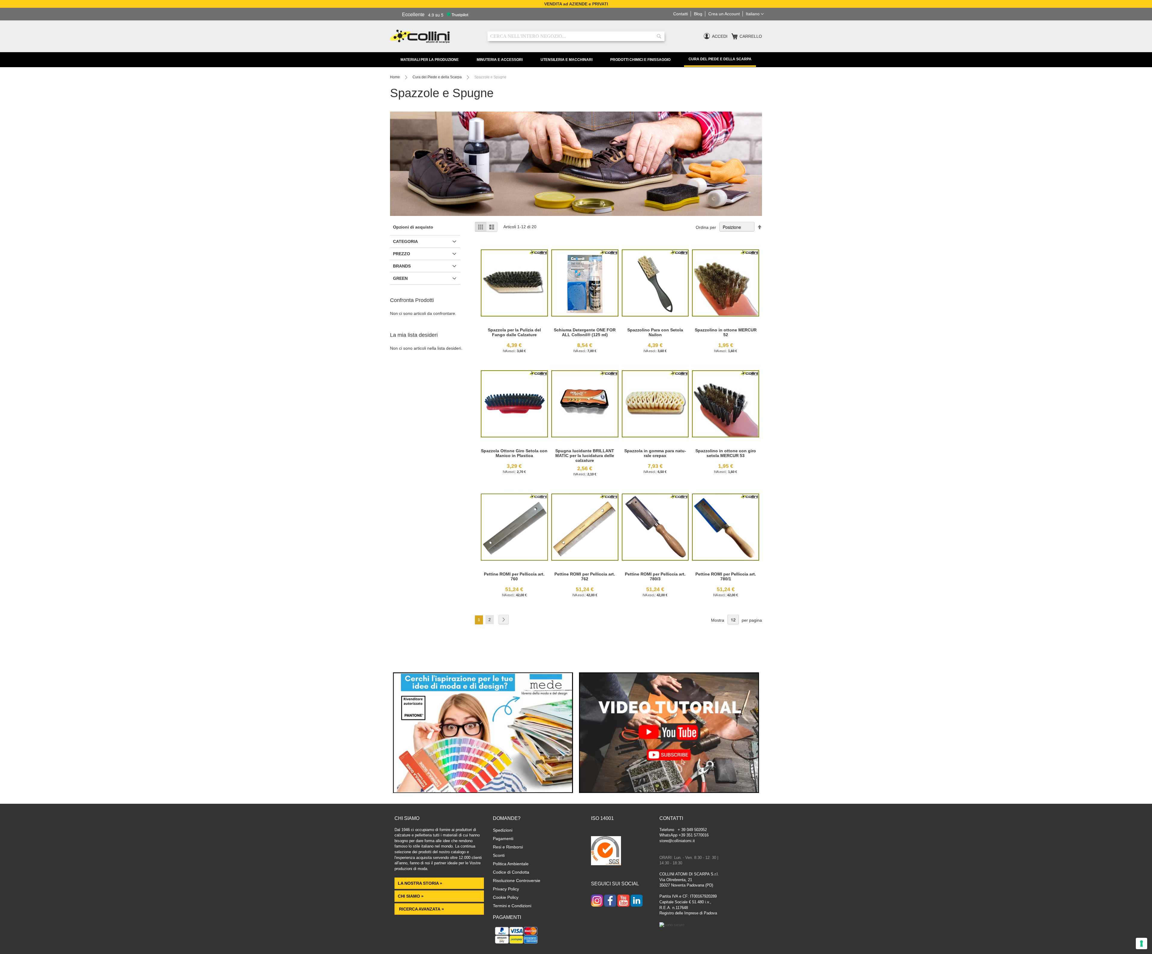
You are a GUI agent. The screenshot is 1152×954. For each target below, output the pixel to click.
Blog (698, 13)
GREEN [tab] (400, 278)
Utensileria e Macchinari (566, 60)
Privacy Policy (506, 889)
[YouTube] (623, 901)
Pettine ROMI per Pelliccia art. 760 (514, 576)
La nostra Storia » (420, 883)
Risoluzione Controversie (516, 880)
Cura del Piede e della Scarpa (720, 59)
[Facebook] (610, 901)
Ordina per (706, 227)
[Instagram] (597, 901)
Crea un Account (724, 13)
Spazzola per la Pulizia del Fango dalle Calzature (514, 332)
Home (395, 77)
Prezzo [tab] (401, 253)
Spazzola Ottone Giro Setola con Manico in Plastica (514, 453)
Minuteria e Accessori (500, 60)
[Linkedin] (637, 901)
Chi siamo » (411, 896)
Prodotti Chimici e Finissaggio (640, 60)
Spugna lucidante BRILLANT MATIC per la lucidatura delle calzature (584, 455)
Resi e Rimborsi (508, 847)
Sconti (499, 855)
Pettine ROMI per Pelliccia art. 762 (584, 576)
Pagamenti (503, 838)
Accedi (720, 36)
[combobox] (576, 36)
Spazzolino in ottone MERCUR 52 (726, 332)
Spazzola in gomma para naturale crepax (655, 453)
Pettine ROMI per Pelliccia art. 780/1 (725, 576)
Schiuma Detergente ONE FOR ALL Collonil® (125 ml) (585, 332)
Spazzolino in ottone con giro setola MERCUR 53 (725, 453)
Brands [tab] (402, 266)
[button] (755, 14)
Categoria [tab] (405, 241)
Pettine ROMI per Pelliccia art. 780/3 (655, 576)
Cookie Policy (505, 897)
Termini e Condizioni (512, 905)
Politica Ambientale (511, 863)
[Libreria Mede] (483, 791)
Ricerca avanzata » (421, 909)
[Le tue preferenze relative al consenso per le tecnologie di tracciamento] (1141, 943)
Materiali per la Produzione (429, 60)
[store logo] (434, 36)
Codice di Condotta (511, 872)
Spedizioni (502, 830)
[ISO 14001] (606, 851)
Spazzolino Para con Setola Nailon (655, 332)
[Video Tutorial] (669, 791)
